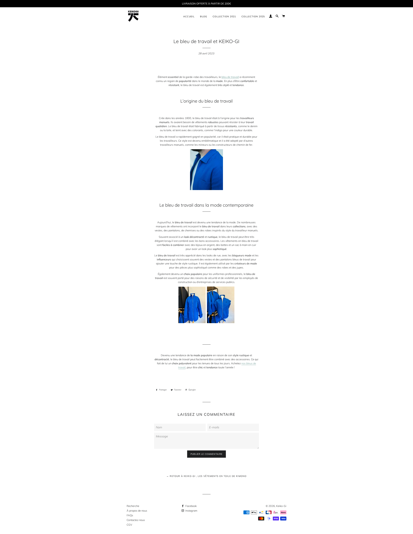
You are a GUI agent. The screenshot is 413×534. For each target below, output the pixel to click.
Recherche (133, 506)
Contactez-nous (136, 520)
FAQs (130, 515)
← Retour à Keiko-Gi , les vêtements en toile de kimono (206, 476)
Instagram (191, 510)
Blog (203, 16)
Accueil (189, 16)
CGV (129, 524)
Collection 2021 (224, 16)
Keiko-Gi (281, 506)
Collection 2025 (253, 16)
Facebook (191, 506)
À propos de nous (137, 510)
